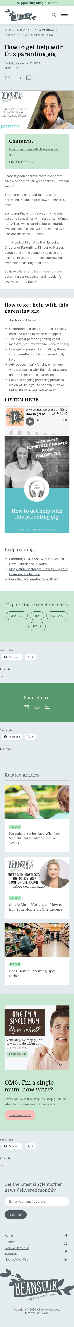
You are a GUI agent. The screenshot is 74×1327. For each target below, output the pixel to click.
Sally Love (14, 63)
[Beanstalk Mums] (21, 15)
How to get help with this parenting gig (34, 151)
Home (8, 30)
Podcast (15, 826)
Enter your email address (27, 1201)
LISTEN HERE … (21, 161)
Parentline (28, 247)
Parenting (23, 30)
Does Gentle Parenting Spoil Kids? (33, 579)
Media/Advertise (16, 1259)
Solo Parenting (44, 30)
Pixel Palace (41, 1313)
